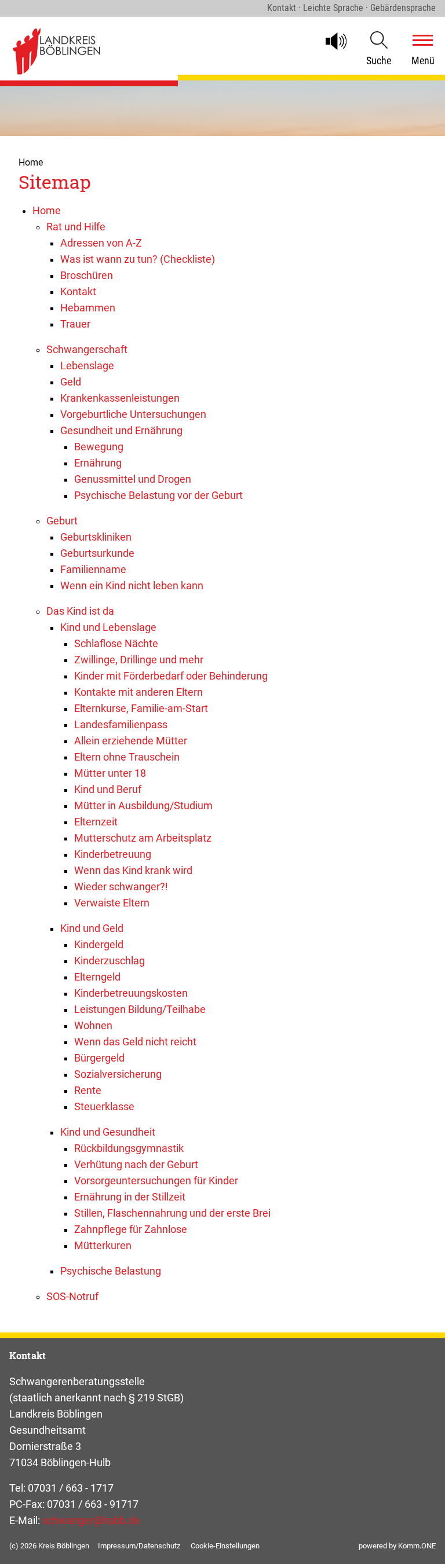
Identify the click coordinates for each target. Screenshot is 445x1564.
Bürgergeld (99, 1058)
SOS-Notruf (72, 1296)
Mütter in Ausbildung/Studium (143, 806)
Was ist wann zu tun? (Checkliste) (137, 259)
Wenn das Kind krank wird (133, 870)
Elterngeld (97, 977)
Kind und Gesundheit (107, 1132)
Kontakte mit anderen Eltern (138, 692)
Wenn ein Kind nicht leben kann (131, 586)
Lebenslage (87, 366)
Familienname (93, 569)
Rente (87, 1090)
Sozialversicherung (118, 1074)
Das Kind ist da (80, 611)
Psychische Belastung (110, 1271)
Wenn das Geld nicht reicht (135, 1042)
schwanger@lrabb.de (91, 1520)
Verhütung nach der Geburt (136, 1164)
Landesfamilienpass (120, 724)
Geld (70, 382)
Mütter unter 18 (110, 773)
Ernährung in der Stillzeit (129, 1197)
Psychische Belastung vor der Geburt (158, 495)
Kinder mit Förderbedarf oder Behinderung (171, 676)
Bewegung (98, 447)
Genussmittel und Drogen (132, 479)
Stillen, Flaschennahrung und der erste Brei (172, 1213)
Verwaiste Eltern (111, 903)
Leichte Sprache (333, 7)
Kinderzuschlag (109, 961)
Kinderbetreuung (112, 854)
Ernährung (98, 463)
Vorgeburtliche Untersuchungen (133, 414)
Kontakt (281, 7)
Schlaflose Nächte (116, 643)
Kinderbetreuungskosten (131, 993)
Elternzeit (96, 822)
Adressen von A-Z (101, 243)
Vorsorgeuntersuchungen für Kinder (156, 1181)
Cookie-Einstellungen (225, 1545)
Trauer (75, 324)
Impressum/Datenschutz (139, 1545)
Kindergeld (98, 944)
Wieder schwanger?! (121, 887)
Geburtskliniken (96, 537)
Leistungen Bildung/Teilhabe (140, 1009)
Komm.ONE (417, 1545)
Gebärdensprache (403, 7)
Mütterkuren (103, 1245)
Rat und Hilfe (75, 227)
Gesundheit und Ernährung (121, 430)
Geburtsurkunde (97, 553)
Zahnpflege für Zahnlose (130, 1229)
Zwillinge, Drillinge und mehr (138, 660)
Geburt (62, 521)
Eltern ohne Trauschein (127, 757)
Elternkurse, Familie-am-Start (141, 708)
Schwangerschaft (86, 349)
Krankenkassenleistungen (120, 398)
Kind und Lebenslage (108, 627)
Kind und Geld (91, 928)
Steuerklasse (104, 1107)
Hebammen (87, 308)
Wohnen (93, 1025)
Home (31, 162)
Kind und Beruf (107, 789)
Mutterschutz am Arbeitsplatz (142, 838)
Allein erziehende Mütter (130, 741)
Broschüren (86, 275)
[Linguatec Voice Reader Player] (341, 41)
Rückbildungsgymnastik (129, 1148)
